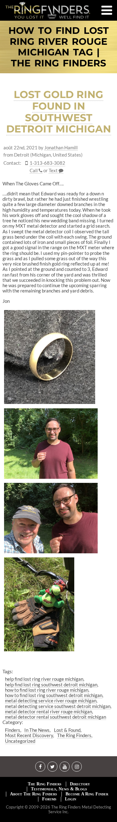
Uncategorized (20, 741)
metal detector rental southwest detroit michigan (55, 717)
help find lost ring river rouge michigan (44, 679)
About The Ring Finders (33, 794)
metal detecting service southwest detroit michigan (57, 706)
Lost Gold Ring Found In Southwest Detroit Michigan (58, 111)
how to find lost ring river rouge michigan (46, 690)
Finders (12, 730)
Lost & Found (67, 730)
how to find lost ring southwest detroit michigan (53, 695)
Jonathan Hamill (61, 147)
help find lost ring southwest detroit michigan (51, 684)
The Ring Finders (74, 735)
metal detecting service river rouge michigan (50, 700)
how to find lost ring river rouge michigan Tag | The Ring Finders (58, 47)
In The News (37, 730)
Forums (49, 799)
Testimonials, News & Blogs (59, 789)
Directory (80, 784)
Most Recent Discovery (29, 735)
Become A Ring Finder (87, 794)
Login (70, 799)
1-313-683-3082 (47, 163)
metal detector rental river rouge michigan (48, 711)
